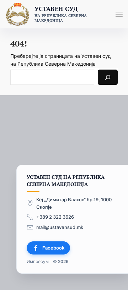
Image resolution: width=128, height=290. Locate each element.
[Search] (108, 77)
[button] (119, 14)
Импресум (38, 261)
